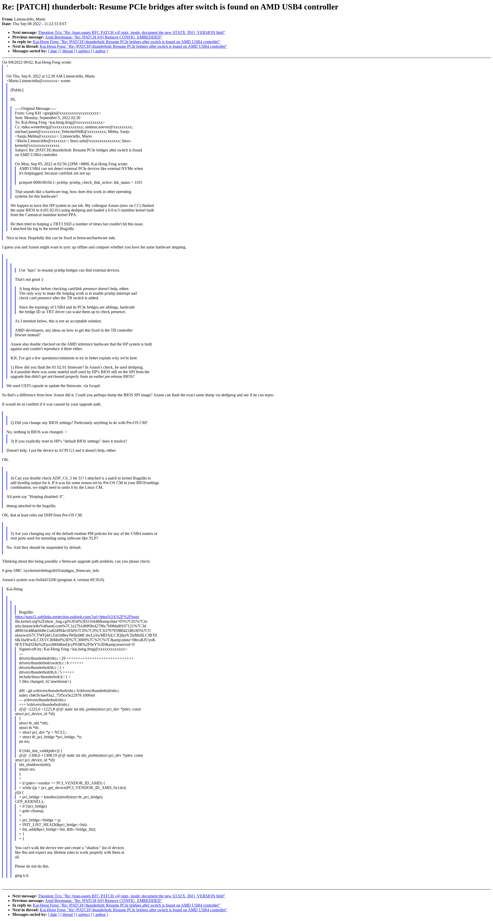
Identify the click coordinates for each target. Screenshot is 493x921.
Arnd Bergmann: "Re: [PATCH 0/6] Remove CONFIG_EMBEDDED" (103, 37)
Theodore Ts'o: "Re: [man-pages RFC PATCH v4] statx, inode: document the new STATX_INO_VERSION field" (131, 32)
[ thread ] (67, 51)
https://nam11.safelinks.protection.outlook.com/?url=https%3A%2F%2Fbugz (77, 617)
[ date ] (53, 51)
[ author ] (100, 51)
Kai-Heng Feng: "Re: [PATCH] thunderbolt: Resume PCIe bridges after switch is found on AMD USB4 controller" (126, 42)
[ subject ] (84, 51)
